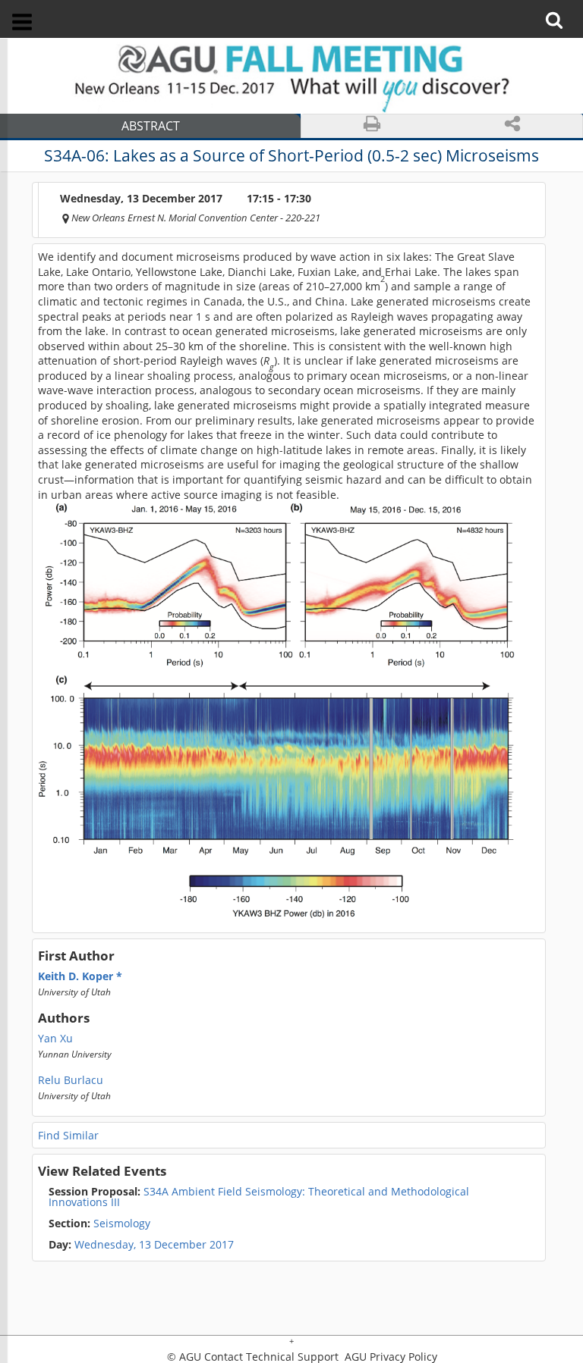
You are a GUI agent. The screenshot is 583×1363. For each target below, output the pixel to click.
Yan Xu (55, 1038)
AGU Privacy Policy (389, 1357)
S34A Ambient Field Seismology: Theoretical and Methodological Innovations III (259, 1197)
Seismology (99, 1223)
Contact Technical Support (271, 1357)
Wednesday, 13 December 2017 (154, 1244)
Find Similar (68, 1135)
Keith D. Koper (77, 976)
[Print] (371, 126)
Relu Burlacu (70, 1080)
